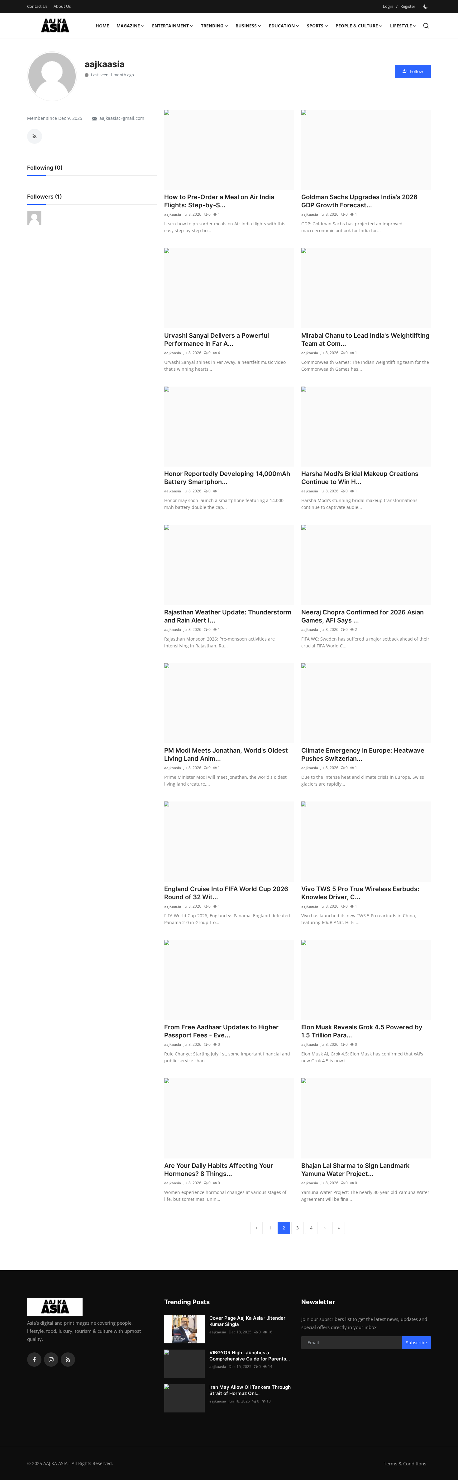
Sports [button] (315, 26)
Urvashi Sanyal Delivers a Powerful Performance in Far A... (216, 339)
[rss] (68, 1359)
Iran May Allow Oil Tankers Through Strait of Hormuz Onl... (250, 1390)
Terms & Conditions (405, 1463)
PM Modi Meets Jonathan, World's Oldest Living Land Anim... (226, 754)
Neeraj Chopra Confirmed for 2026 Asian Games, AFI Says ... (362, 616)
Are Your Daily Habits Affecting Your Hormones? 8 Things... (218, 1169)
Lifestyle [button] (401, 26)
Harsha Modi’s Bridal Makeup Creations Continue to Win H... (359, 478)
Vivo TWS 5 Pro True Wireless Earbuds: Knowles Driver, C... (360, 893)
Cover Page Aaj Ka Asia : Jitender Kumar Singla (247, 1321)
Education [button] (282, 26)
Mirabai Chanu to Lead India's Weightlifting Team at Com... (365, 339)
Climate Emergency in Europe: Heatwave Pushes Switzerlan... (362, 754)
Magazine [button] (128, 26)
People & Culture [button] (357, 26)
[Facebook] (34, 1359)
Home (102, 26)
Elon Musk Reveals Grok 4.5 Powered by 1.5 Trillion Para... (361, 1031)
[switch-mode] (426, 6)
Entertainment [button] (170, 26)
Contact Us (37, 6)
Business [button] (246, 26)
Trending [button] (212, 26)
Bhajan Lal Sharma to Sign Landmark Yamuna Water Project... (355, 1169)
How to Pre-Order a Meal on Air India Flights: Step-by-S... (219, 201)
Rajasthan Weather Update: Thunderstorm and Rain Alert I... (227, 616)
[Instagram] (51, 1359)
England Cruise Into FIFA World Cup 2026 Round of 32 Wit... (226, 893)
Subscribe (416, 1343)
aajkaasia (172, 214)
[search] (426, 25)
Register (407, 6)
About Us (62, 6)
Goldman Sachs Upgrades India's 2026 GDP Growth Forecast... (359, 201)
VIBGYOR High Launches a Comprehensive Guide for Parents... (249, 1356)
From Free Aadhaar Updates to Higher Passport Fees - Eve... (221, 1031)
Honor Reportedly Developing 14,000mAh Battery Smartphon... (227, 478)
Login (388, 6)
